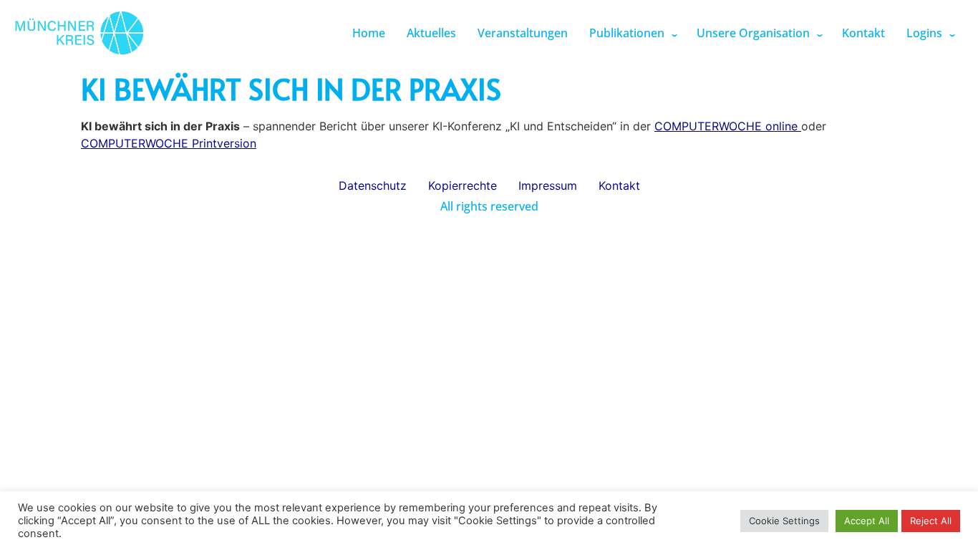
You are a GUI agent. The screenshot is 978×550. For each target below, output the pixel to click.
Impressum (547, 185)
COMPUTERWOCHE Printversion (168, 143)
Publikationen (626, 33)
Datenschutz (373, 185)
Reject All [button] (931, 520)
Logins (924, 33)
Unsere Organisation (753, 33)
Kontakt (863, 33)
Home (368, 33)
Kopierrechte (462, 185)
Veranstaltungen (523, 33)
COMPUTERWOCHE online (727, 126)
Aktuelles (431, 33)
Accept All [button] (866, 520)
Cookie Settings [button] (784, 520)
